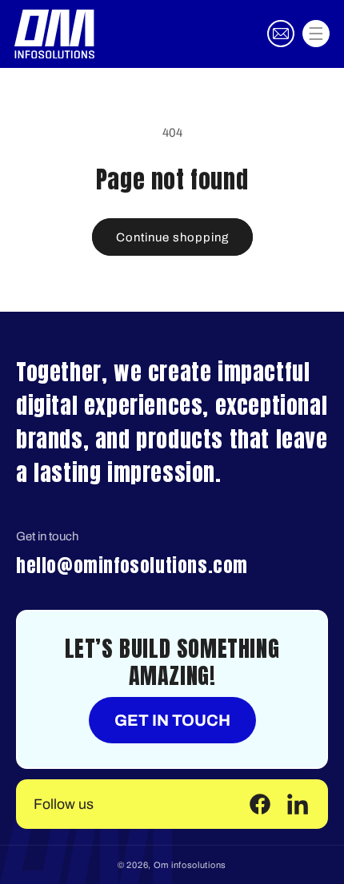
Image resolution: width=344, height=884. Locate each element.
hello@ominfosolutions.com (132, 565)
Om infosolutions (190, 865)
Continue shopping (172, 237)
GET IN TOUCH (172, 720)
